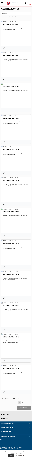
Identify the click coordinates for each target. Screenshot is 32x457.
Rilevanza (16, 13)
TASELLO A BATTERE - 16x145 (11, 368)
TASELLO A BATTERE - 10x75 (11, 118)
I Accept (11, 455)
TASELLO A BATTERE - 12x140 (11, 274)
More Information (20, 455)
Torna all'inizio (24, 408)
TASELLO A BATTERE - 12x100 (11, 212)
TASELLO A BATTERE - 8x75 (10, 24)
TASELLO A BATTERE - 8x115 (11, 87)
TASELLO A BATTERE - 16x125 (11, 337)
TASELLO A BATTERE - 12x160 (11, 306)
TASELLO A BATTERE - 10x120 (11, 180)
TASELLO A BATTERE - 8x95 (10, 55)
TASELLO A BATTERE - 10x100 (11, 149)
